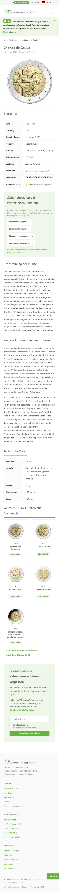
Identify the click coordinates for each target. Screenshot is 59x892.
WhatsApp (35, 887)
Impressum (8, 864)
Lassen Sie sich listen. (15, 252)
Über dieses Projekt (11, 851)
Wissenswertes (10, 820)
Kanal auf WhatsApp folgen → (24, 710)
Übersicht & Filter (11, 788)
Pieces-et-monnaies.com (21, 236)
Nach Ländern (9, 793)
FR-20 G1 (29, 157)
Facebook (25, 887)
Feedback (53, 876)
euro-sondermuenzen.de (21, 243)
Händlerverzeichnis (12, 837)
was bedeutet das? (42, 171)
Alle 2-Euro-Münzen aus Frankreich (22, 650)
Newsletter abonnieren (29, 733)
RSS (42, 887)
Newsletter (34, 2)
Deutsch (50, 2)
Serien (6, 801)
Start (5, 40)
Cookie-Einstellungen (12, 887)
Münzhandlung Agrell (19, 221)
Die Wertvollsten (10, 833)
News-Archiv (9, 797)
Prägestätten (9, 855)
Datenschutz (9, 868)
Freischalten (38, 184)
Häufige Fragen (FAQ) (13, 824)
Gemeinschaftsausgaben (14, 806)
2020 (20, 40)
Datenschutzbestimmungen (24, 727)
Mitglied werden (21, 2)
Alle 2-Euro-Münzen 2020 (18, 655)
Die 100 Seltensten (12, 828)
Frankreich (13, 40)
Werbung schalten (11, 859)
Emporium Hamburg (19, 229)
